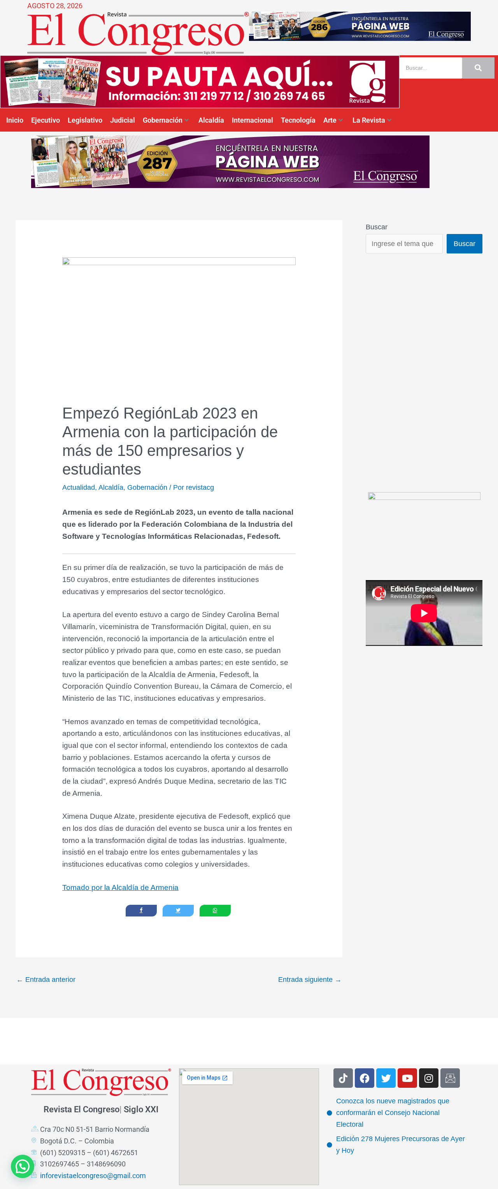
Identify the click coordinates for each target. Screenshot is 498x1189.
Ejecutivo (45, 120)
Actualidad (78, 487)
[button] (22, 1166)
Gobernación (162, 120)
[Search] (478, 68)
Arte (330, 120)
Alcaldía (211, 120)
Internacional (252, 120)
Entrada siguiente (310, 979)
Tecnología (298, 120)
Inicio (14, 120)
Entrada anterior (45, 979)
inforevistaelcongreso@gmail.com (93, 1175)
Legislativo (85, 120)
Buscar (377, 227)
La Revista (368, 120)
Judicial (122, 120)
